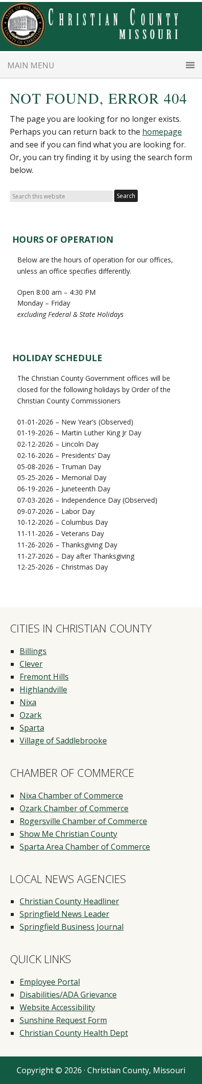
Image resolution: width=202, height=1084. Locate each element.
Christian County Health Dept (74, 1032)
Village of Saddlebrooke (63, 740)
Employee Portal (50, 981)
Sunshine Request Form (63, 1020)
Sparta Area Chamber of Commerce (85, 846)
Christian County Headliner (69, 901)
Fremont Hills (44, 676)
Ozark (31, 715)
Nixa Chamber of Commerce (71, 795)
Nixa (28, 702)
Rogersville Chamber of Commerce (83, 821)
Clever (31, 663)
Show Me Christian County (68, 833)
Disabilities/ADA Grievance (68, 994)
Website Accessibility (57, 1007)
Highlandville (43, 689)
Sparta (32, 727)
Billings (33, 651)
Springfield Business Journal (72, 926)
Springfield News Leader (64, 914)
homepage (162, 131)
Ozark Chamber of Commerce (74, 808)
